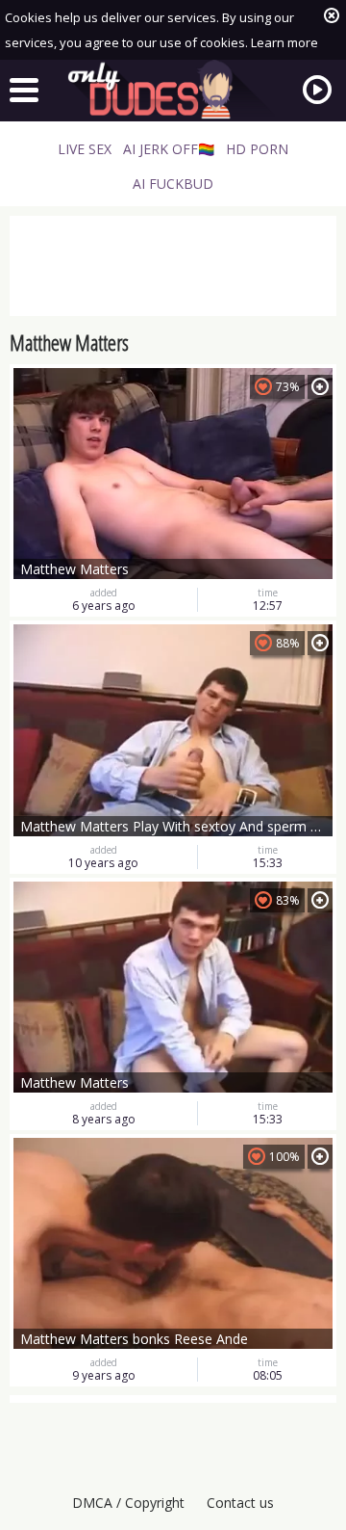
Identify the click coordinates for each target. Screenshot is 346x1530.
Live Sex (84, 149)
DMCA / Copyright (128, 1502)
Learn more (284, 42)
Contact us (240, 1502)
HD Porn (257, 149)
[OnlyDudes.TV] (173, 89)
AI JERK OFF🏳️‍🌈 (168, 149)
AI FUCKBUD (173, 183)
